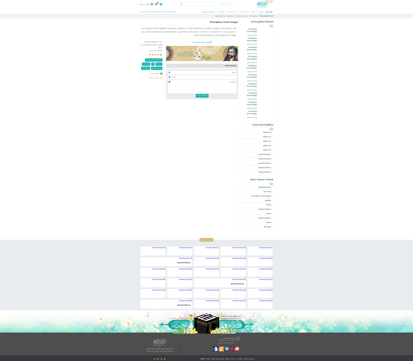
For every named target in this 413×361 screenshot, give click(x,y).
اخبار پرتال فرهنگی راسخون (226, 343)
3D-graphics (145, 68)
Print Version (154, 73)
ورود (141, 4)
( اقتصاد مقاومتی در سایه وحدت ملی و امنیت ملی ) (152, 12)
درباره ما (233, 359)
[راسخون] (265, 7)
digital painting (220, 16)
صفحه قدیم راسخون (208, 12)
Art (153, 64)
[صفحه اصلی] (164, 359)
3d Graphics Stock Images (154, 60)
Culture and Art (241, 16)
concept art (146, 64)
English (202, 359)
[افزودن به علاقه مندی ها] (154, 359)
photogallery (253, 16)
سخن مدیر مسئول (249, 359)
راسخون (267, 12)
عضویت (147, 4)
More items (154, 78)
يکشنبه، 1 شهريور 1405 (170, 12)
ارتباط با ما (239, 359)
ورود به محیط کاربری (217, 359)
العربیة (208, 359)
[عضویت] (158, 359)
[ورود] (161, 359)
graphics (230, 16)
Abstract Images (157, 68)
